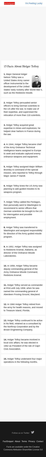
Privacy (31, 441)
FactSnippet (8, 441)
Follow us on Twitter (21, 433)
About (17, 441)
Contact (40, 441)
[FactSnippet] (9, 4)
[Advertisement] (23, 33)
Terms (24, 441)
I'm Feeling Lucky (33, 3)
